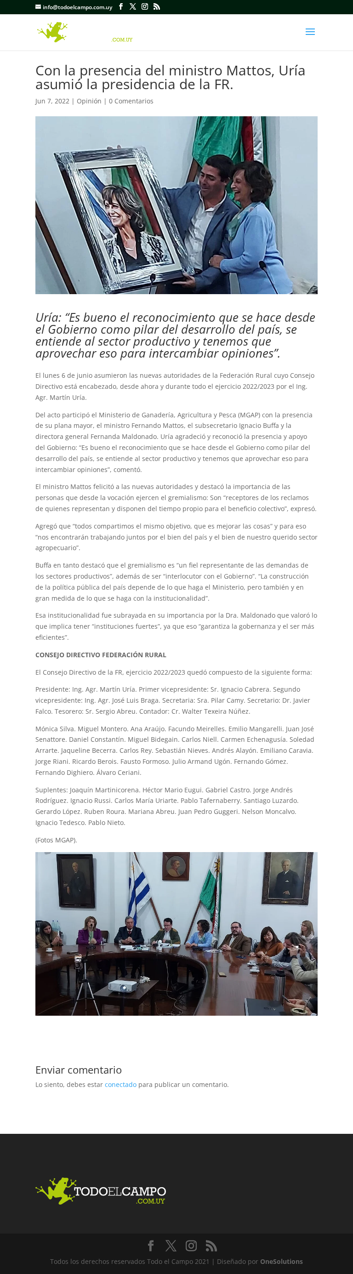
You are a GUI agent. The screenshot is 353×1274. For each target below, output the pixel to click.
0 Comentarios (131, 101)
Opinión (89, 101)
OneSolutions (281, 1261)
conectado (121, 1084)
